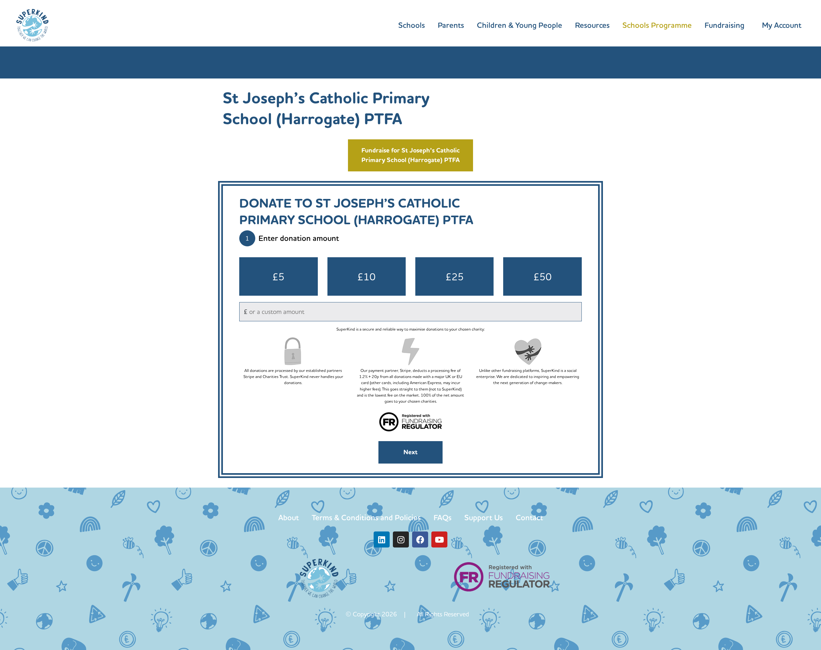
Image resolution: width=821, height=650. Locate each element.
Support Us (483, 517)
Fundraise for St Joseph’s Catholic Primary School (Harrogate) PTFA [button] (410, 155)
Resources (592, 25)
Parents (451, 25)
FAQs (443, 517)
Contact (529, 517)
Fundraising (724, 25)
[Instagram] (401, 539)
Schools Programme (657, 25)
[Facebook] (420, 539)
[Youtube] (439, 539)
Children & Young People (519, 25)
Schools (411, 25)
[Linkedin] (382, 539)
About (288, 517)
